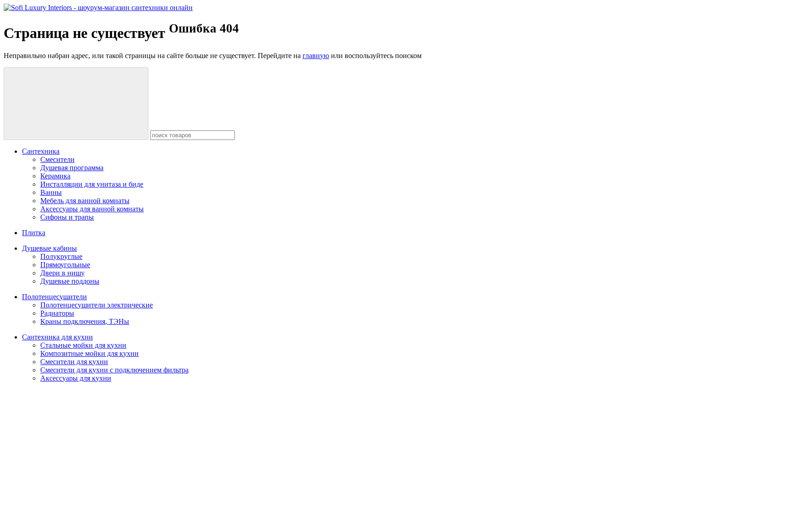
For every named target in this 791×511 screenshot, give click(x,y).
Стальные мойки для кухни (83, 345)
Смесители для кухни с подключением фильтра (114, 370)
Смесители (57, 159)
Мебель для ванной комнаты (85, 200)
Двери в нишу (62, 273)
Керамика (55, 176)
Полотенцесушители (54, 297)
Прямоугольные (65, 265)
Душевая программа (71, 168)
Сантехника (41, 151)
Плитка (33, 233)
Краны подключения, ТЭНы (84, 321)
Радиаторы (57, 313)
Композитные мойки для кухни (89, 353)
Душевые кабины (49, 248)
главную (316, 55)
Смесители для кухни (74, 362)
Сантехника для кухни (57, 337)
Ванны (51, 192)
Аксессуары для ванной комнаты (92, 209)
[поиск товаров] (76, 103)
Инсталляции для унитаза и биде (91, 184)
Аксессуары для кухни (75, 378)
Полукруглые (61, 256)
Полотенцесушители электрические (96, 305)
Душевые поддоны (69, 281)
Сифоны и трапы (67, 217)
